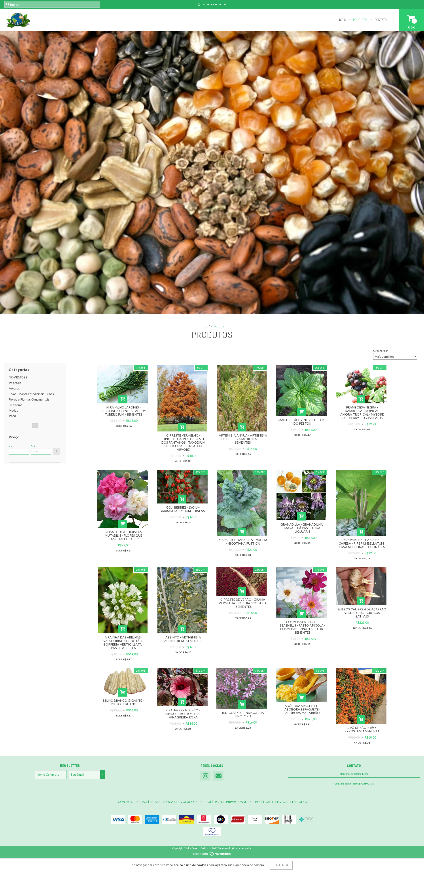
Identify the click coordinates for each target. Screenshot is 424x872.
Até (33, 446)
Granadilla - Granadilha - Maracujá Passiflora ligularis (302, 527)
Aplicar (56, 451)
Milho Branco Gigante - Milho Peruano (123, 702)
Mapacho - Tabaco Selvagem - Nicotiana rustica (243, 541)
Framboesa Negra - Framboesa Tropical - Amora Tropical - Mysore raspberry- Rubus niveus (362, 412)
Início (342, 20)
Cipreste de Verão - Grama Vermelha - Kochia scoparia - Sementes (243, 603)
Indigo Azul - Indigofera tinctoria (243, 714)
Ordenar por (380, 350)
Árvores (14, 388)
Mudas (13, 410)
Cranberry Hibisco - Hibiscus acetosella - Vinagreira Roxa (183, 713)
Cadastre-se (210, 4)
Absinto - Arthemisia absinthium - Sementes (183, 639)
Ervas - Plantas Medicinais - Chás (31, 394)
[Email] (218, 776)
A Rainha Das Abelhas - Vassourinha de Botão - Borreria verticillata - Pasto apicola (123, 642)
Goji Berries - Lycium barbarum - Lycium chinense (183, 509)
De (10, 446)
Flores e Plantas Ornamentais (29, 399)
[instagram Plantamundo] (205, 776)
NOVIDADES (18, 377)
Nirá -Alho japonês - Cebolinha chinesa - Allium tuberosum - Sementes (123, 410)
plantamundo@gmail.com (354, 773)
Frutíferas (15, 405)
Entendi (281, 865)
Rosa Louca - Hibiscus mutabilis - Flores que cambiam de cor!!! (123, 535)
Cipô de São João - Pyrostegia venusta (362, 729)
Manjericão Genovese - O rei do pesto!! (302, 421)
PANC (13, 416)
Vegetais (15, 383)
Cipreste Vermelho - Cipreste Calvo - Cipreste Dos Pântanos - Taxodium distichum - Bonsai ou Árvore (183, 442)
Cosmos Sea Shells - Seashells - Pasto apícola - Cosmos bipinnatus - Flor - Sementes (302, 627)
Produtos (359, 20)
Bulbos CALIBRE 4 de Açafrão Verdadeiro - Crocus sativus (362, 612)
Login (222, 4)
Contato (380, 20)
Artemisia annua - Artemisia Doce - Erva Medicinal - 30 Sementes (243, 438)
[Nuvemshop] (212, 854)
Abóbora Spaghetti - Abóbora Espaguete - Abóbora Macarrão (302, 709)
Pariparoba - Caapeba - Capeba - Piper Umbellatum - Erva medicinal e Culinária (362, 543)
